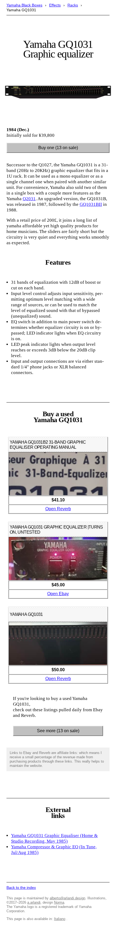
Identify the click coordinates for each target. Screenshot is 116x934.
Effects (55, 5)
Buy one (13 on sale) (58, 147)
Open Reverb (58, 508)
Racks (72, 5)
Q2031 (29, 198)
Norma (59, 902)
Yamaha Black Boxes (24, 5)
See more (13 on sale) (58, 730)
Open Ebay (58, 593)
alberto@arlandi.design (67, 898)
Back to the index (21, 887)
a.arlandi (33, 902)
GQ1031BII (91, 204)
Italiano (59, 919)
